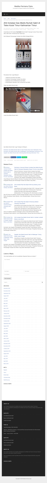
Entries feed (6, 374)
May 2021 (6, 303)
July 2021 (6, 298)
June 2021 (6, 300)
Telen (24, 29)
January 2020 (6, 341)
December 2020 (7, 315)
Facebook (14, 157)
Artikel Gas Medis (7, 420)
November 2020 (7, 318)
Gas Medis (21, 28)
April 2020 (6, 336)
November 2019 (7, 346)
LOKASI (21, 29)
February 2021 (6, 310)
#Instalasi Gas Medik (32, 160)
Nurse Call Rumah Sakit (8, 418)
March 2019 (6, 363)
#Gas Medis (10, 160)
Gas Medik (16, 28)
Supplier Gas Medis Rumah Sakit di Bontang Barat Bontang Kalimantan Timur (21, 152)
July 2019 (6, 356)
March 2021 (6, 308)
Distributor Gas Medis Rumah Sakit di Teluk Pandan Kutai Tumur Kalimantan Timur (23, 149)
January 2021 (6, 313)
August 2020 (6, 325)
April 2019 (6, 361)
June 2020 (6, 331)
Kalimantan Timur (8, 29)
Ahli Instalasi (13, 18)
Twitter (19, 157)
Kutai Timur (16, 29)
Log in (5, 372)
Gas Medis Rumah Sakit (30, 28)
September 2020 (7, 323)
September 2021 (7, 293)
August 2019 (6, 353)
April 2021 (6, 305)
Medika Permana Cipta (23, 6)
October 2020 (6, 320)
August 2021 (6, 295)
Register (5, 369)
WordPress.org (7, 379)
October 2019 (6, 348)
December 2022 (7, 288)
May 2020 (6, 333)
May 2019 (6, 358)
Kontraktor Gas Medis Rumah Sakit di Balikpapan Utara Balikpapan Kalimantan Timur (23, 151)
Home (5, 18)
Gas (12, 28)
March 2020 (6, 338)
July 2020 (6, 328)
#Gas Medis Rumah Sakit (20, 160)
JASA (8, 18)
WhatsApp (25, 157)
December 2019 (7, 343)
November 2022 (7, 290)
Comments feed (7, 377)
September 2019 (7, 351)
